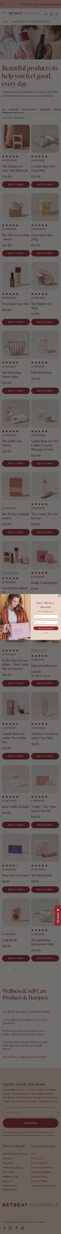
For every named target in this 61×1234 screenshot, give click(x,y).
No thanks (45, 632)
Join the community (46, 628)
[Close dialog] (59, 596)
